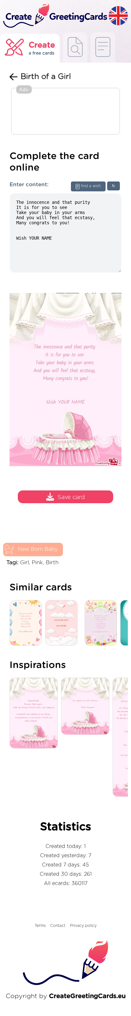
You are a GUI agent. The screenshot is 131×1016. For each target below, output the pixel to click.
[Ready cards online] (103, 47)
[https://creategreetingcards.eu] (54, 16)
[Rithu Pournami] (87, 707)
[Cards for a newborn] (63, 623)
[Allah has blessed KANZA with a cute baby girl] (35, 714)
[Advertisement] (65, 112)
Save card (71, 498)
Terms (40, 925)
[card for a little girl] (102, 623)
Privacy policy (83, 925)
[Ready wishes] (75, 47)
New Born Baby (38, 549)
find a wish (91, 186)
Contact (58, 925)
